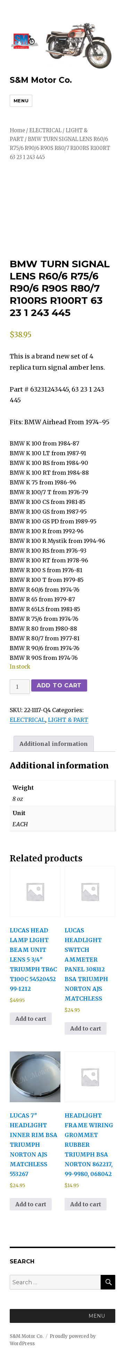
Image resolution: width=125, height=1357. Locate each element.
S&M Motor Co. (41, 80)
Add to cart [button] (30, 1018)
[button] (97, 1316)
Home (17, 130)
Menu (21, 100)
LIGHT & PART (68, 719)
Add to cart (59, 685)
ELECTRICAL (45, 130)
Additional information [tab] (53, 743)
